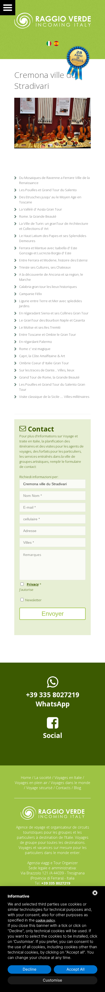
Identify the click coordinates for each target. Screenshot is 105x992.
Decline (29, 969)
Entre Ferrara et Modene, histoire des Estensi (53, 260)
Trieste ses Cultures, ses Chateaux (45, 267)
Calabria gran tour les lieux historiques (48, 286)
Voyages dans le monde (70, 782)
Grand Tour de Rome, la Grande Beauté (49, 377)
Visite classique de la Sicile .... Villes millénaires (54, 396)
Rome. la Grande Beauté (37, 216)
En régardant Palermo (35, 341)
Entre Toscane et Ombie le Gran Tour (47, 334)
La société (42, 777)
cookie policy (45, 920)
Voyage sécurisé (39, 787)
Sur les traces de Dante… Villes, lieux (46, 370)
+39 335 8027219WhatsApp (52, 699)
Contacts (63, 787)
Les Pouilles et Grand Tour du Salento (48, 190)
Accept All (76, 969)
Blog (77, 787)
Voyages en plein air (31, 782)
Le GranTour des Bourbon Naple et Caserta (52, 320)
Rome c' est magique (34, 348)
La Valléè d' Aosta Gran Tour (40, 209)
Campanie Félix (30, 293)
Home (26, 777)
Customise (52, 980)
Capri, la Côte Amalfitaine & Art (42, 356)
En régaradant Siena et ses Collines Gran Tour (53, 313)
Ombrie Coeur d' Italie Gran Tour (44, 363)
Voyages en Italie (68, 777)
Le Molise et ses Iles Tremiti (39, 327)
